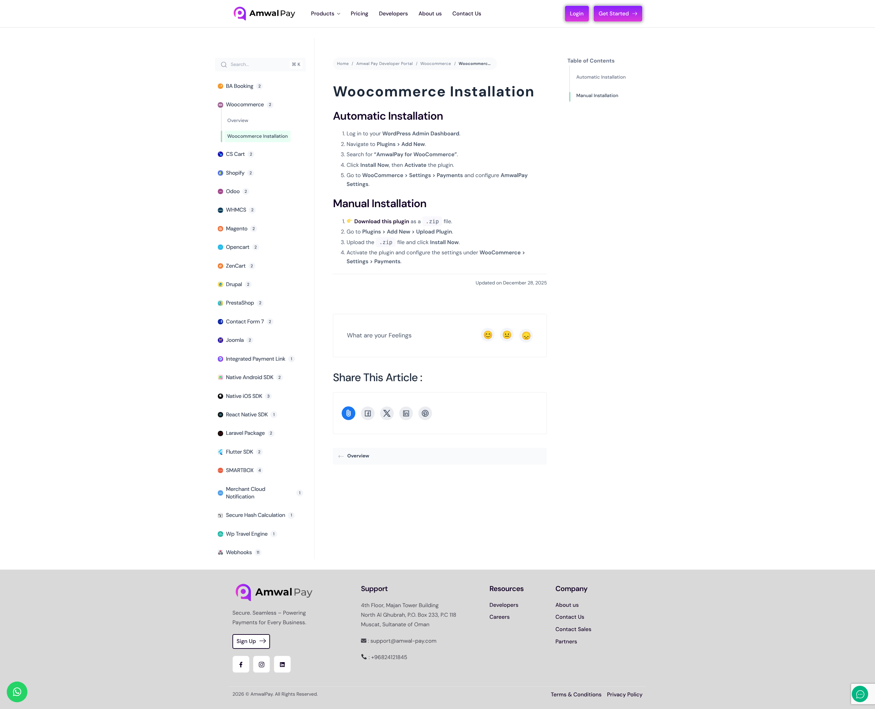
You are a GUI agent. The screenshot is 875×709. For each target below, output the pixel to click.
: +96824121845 (387, 657)
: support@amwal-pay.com (401, 640)
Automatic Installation (601, 77)
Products (322, 13)
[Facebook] (368, 413)
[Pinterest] (425, 413)
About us (430, 13)
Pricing (359, 13)
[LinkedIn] (406, 413)
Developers (393, 13)
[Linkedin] (282, 664)
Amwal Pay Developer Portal (384, 63)
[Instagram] (261, 664)
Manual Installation (597, 96)
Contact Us (467, 13)
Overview (358, 456)
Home (343, 63)
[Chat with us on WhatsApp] (17, 692)
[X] (387, 413)
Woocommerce (435, 63)
